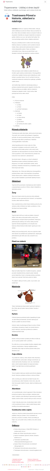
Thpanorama (8, 1)
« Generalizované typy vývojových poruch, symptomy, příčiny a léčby (18, 461)
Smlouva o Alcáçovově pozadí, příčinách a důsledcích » (34, 461)
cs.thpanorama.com (12, 469)
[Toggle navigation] (45, 2)
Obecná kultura (15, 454)
